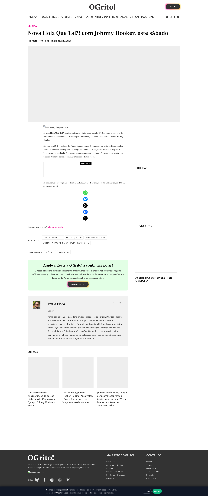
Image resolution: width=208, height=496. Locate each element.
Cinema (65, 17)
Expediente (111, 478)
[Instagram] (171, 17)
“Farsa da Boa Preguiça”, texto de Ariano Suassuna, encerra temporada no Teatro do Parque (88, 172)
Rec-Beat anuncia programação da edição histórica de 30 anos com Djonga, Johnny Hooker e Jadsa (41, 399)
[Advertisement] (156, 142)
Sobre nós (110, 462)
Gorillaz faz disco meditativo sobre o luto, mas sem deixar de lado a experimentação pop (163, 193)
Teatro (88, 17)
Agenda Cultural (152, 472)
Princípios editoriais (114, 472)
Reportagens (120, 17)
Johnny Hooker (96, 237)
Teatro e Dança (70, 166)
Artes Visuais (102, 17)
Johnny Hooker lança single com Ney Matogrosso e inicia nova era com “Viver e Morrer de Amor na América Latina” (112, 399)
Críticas (134, 17)
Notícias (64, 252)
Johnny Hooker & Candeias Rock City (66, 243)
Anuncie (109, 468)
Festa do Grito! (52, 237)
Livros (78, 17)
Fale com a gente (55, 227)
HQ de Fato (151, 478)
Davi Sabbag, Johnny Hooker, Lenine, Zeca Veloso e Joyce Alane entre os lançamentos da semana (78, 397)
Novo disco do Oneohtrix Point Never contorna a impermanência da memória (163, 210)
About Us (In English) (114, 465)
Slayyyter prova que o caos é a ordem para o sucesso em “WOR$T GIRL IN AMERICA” (163, 178)
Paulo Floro (37, 40)
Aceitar (157, 491)
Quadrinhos (49, 17)
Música (33, 17)
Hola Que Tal (74, 237)
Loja (144, 17)
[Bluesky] (167, 17)
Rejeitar (147, 491)
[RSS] (174, 17)
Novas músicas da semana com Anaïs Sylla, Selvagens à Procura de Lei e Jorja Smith (152, 262)
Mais (151, 17)
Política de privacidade (115, 475)
